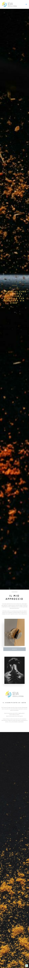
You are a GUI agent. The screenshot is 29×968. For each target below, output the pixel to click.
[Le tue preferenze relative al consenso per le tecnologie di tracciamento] (26, 965)
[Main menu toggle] (26, 4)
